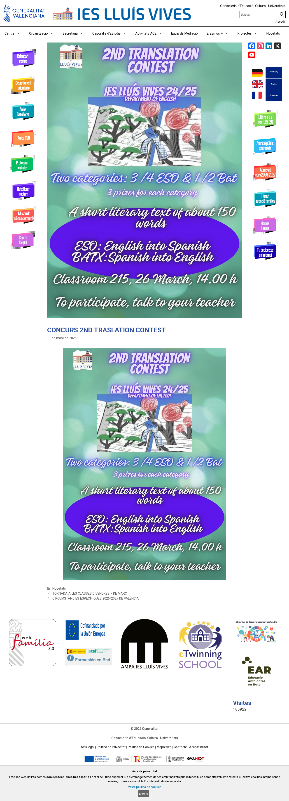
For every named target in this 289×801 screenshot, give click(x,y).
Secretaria (70, 33)
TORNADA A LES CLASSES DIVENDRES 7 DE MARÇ (89, 593)
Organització (38, 33)
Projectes (245, 33)
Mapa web (164, 747)
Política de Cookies (141, 747)
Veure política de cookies (144, 787)
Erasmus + (215, 33)
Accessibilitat (198, 747)
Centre (9, 33)
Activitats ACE (145, 33)
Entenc (143, 793)
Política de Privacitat (111, 747)
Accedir (280, 21)
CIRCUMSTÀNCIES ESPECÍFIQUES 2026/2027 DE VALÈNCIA (95, 598)
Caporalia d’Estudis (106, 33)
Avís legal (87, 747)
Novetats (273, 33)
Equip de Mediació (184, 33)
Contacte (180, 747)
